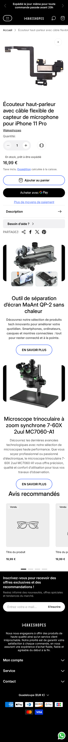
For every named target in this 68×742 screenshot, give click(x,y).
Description (14, 211)
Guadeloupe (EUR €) (32, 695)
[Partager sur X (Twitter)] (37, 232)
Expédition (24, 169)
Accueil (7, 30)
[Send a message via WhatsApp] (61, 735)
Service (9, 671)
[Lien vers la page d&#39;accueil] (34, 624)
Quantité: (9, 136)
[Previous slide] (5, 5)
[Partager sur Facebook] (30, 232)
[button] (23, 569)
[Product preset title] (27, 525)
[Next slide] (62, 5)
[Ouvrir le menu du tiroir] (7, 18)
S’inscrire (54, 606)
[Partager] (23, 232)
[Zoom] (58, 42)
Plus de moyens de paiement (34, 202)
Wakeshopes (12, 130)
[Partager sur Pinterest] (44, 232)
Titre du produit (15, 552)
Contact (9, 681)
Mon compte (13, 660)
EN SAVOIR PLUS (34, 350)
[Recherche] (53, 18)
